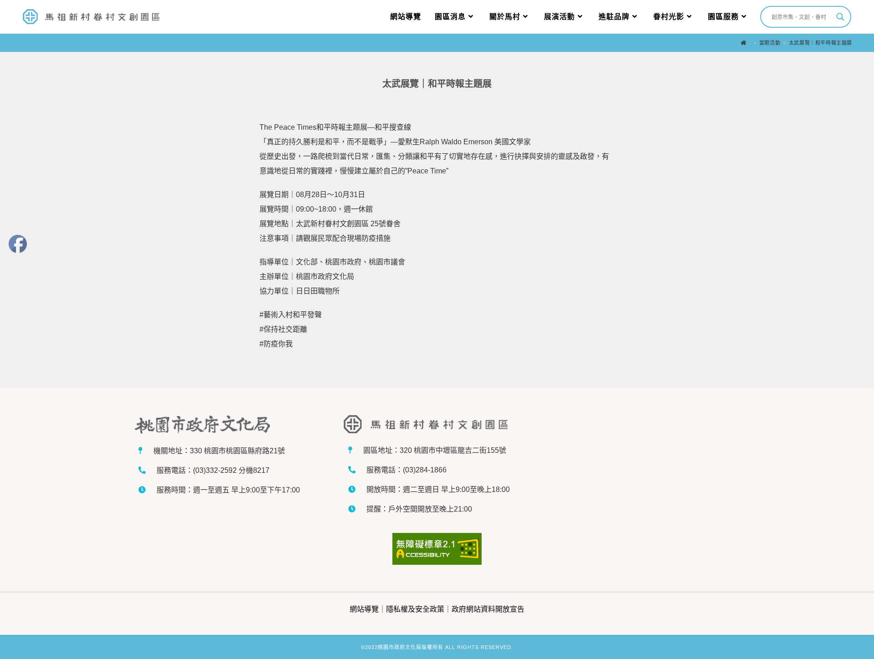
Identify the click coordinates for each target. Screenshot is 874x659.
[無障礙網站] (437, 549)
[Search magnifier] (840, 16)
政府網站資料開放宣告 (488, 609)
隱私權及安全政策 (415, 609)
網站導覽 (364, 609)
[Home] (746, 43)
